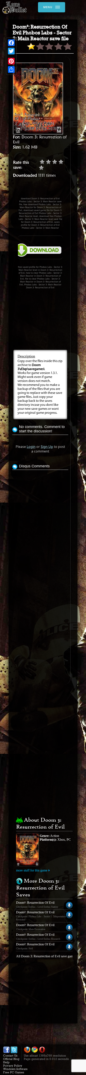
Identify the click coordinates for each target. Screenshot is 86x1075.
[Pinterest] (11, 61)
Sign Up (47, 446)
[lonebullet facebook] (6, 1052)
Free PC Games (13, 1072)
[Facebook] (11, 43)
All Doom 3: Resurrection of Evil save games (46, 956)
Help (6, 1062)
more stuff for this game (31, 870)
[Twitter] (11, 51)
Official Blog (11, 1059)
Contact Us (10, 1055)
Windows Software (15, 1069)
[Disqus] (40, 523)
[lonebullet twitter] (14, 1052)
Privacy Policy (12, 1065)
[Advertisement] (49, 189)
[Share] (11, 69)
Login (31, 446)
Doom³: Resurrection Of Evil (35, 902)
